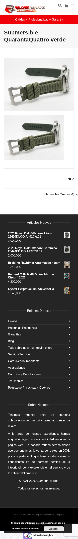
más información (30, 528)
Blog (11, 341)
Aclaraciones (16, 367)
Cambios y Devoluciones (24, 374)
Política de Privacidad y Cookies (29, 387)
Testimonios (16, 381)
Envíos (12, 321)
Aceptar (53, 529)
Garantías (14, 334)
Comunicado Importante (23, 361)
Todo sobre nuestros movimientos (30, 347)
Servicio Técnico (19, 354)
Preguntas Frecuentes (22, 327)
